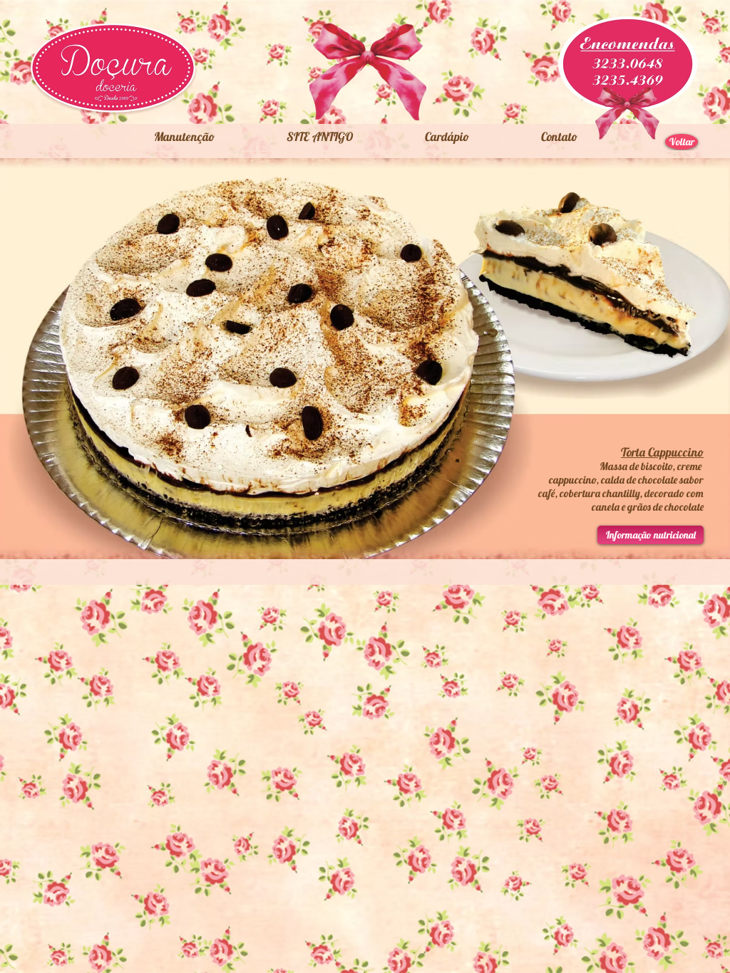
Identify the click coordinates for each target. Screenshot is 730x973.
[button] (319, 137)
